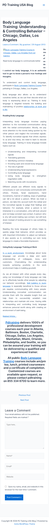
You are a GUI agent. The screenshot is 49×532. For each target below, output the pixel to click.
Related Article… (9, 316)
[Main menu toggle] (43, 5)
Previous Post (24, 395)
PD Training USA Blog (18, 5)
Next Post (24, 400)
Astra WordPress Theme (24, 524)
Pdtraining (12, 322)
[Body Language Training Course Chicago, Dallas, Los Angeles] (21, 53)
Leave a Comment (10, 44)
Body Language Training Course (28, 85)
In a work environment (13, 253)
